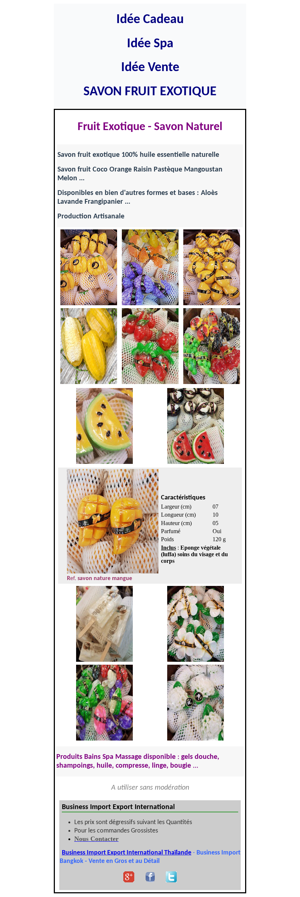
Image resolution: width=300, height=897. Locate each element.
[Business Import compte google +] (128, 880)
